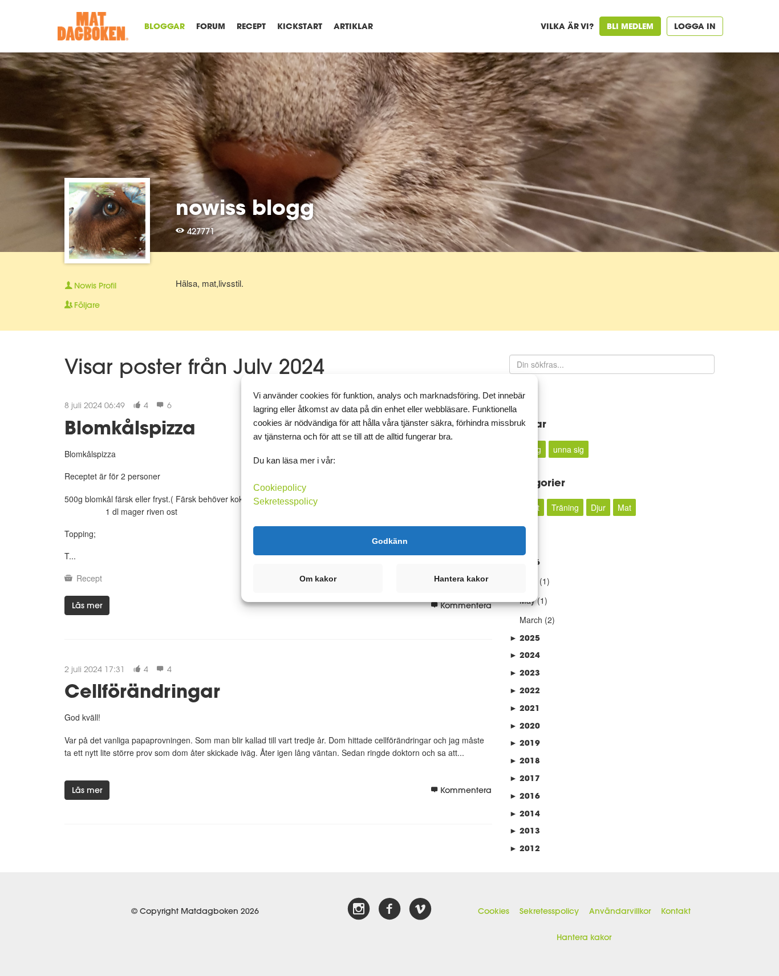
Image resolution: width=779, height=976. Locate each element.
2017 (524, 777)
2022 (524, 690)
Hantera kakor (584, 937)
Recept (251, 26)
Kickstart (299, 26)
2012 (524, 848)
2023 (524, 672)
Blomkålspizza (130, 427)
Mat (624, 507)
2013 (524, 830)
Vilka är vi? (567, 26)
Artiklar (353, 26)
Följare (87, 305)
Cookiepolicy (279, 488)
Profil (95, 285)
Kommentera (466, 605)
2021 (524, 707)
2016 (524, 795)
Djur (598, 507)
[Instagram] (358, 909)
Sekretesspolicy (549, 911)
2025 (524, 637)
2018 (524, 760)
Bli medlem (630, 26)
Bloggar (164, 26)
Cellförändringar (142, 690)
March (531, 619)
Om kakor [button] (317, 578)
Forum (210, 26)
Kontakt (676, 911)
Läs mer (87, 605)
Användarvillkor (620, 911)
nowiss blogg (245, 207)
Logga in (695, 26)
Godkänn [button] (390, 540)
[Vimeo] (420, 909)
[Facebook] (389, 909)
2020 (524, 725)
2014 (524, 813)
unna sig (568, 449)
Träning (565, 507)
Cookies (493, 911)
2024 (524, 654)
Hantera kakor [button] (461, 578)
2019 (524, 742)
